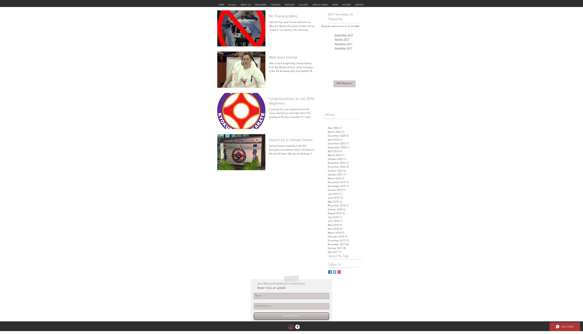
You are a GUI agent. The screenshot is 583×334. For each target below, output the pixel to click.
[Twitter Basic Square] (334, 272)
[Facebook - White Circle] (297, 327)
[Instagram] (291, 327)
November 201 (343, 44)
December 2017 (343, 48)
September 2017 (344, 35)
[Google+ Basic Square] (339, 272)
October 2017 (342, 39)
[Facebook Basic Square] (330, 272)
